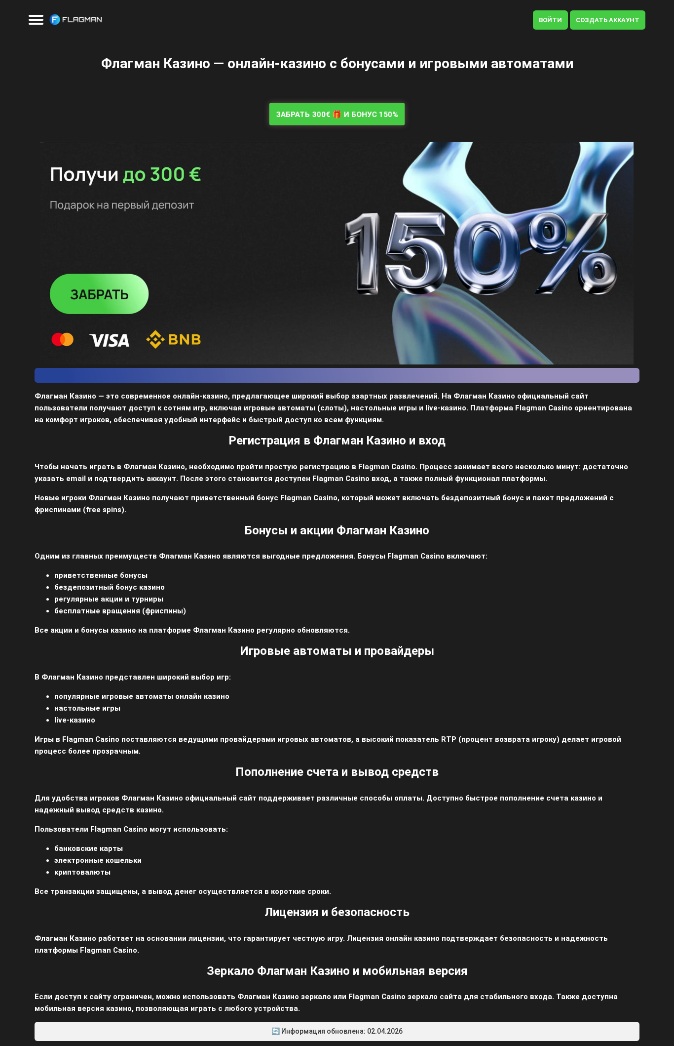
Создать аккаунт (607, 20)
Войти (550, 20)
